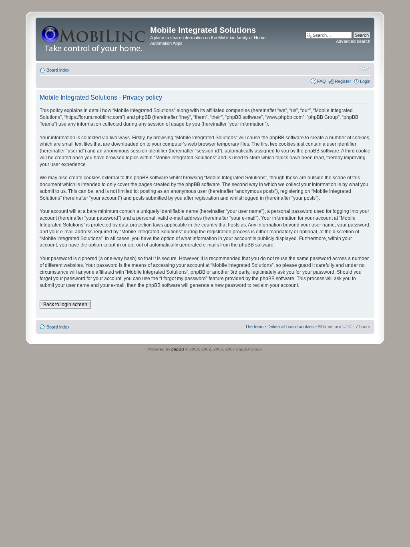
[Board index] (94, 39)
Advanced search (353, 41)
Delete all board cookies (290, 326)
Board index (58, 70)
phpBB (177, 349)
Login (365, 81)
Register (343, 81)
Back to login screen (65, 304)
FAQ (321, 81)
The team (254, 326)
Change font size (364, 68)
